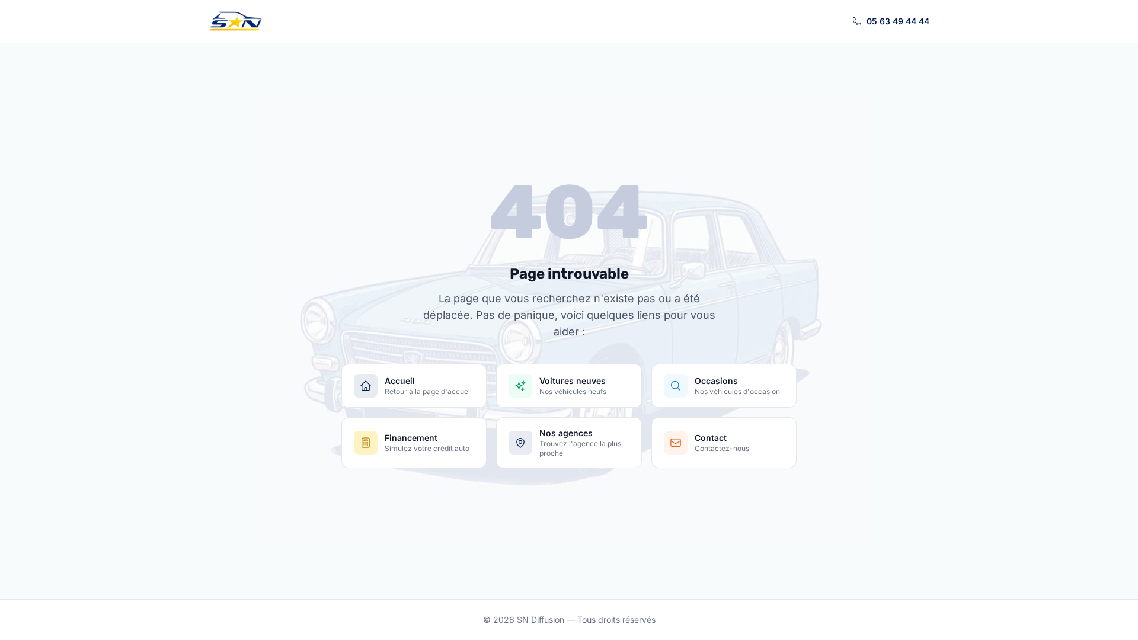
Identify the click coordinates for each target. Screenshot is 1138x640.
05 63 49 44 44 (898, 21)
